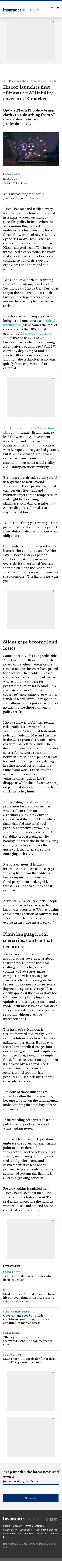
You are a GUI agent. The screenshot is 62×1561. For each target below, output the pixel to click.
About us (28, 1533)
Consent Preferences (46, 1529)
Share (24, 183)
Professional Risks (18, 81)
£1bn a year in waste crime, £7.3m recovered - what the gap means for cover (27, 1341)
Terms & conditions (34, 1526)
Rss (5, 1537)
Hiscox (33, 198)
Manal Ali (12, 179)
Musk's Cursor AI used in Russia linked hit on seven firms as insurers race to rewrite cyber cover (30, 1298)
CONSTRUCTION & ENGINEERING (19, 1311)
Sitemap (53, 1533)
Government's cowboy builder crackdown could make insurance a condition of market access (27, 1319)
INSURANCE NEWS (12, 1355)
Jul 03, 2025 (10, 183)
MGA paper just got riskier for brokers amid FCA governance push (29, 1360)
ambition (35, 445)
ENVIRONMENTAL (12, 1333)
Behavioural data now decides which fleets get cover (28, 1278)
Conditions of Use (12, 1533)
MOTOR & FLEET (11, 1272)
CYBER (6, 1290)
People (6, 1526)
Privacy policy (10, 1529)
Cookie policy (26, 1529)
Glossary (17, 1526)
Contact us (41, 1533)
